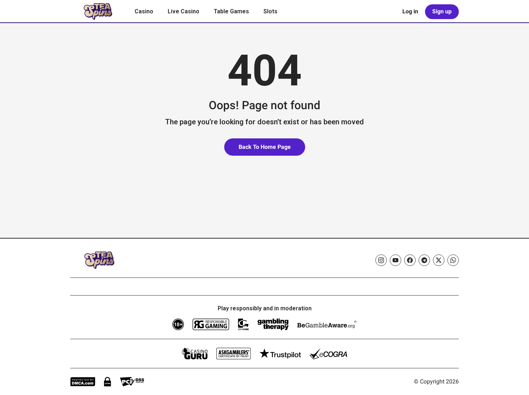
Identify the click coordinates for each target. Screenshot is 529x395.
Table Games (231, 11)
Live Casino (183, 11)
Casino (144, 11)
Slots (270, 11)
